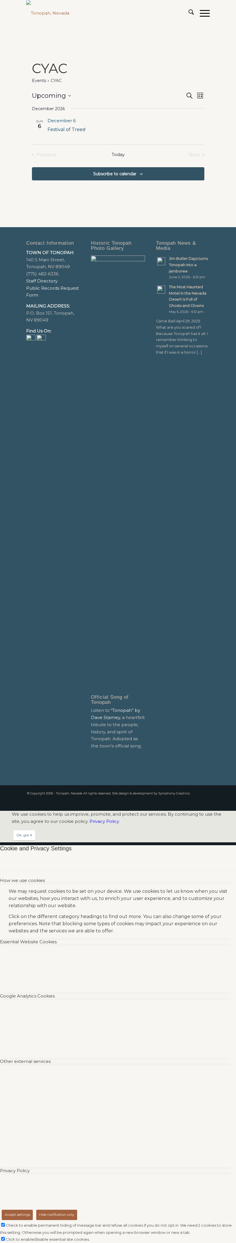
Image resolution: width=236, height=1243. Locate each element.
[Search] (188, 13)
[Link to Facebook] (197, 800)
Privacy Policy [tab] (15, 1170)
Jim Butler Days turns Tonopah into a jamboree (188, 264)
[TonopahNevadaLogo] (47, 13)
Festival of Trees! (66, 129)
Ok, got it (24, 835)
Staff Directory (42, 281)
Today (118, 154)
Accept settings (17, 1214)
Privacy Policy (104, 821)
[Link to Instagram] (205, 800)
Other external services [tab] (25, 1061)
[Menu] (202, 13)
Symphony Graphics (174, 793)
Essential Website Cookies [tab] (28, 941)
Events (39, 80)
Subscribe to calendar (114, 173)
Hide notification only (56, 1214)
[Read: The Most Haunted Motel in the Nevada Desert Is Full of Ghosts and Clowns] (161, 290)
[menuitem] (188, 13)
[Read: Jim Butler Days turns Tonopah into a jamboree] (161, 261)
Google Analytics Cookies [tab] (27, 996)
